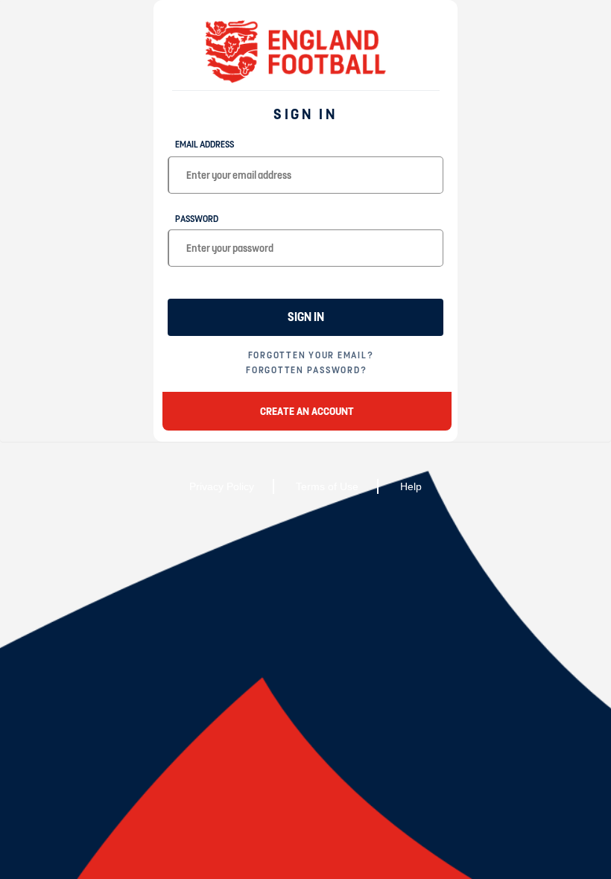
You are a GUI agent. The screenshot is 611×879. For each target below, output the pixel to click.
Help (411, 486)
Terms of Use (327, 486)
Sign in (306, 317)
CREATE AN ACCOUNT (307, 411)
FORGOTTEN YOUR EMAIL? (311, 355)
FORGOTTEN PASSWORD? (306, 370)
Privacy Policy (221, 486)
